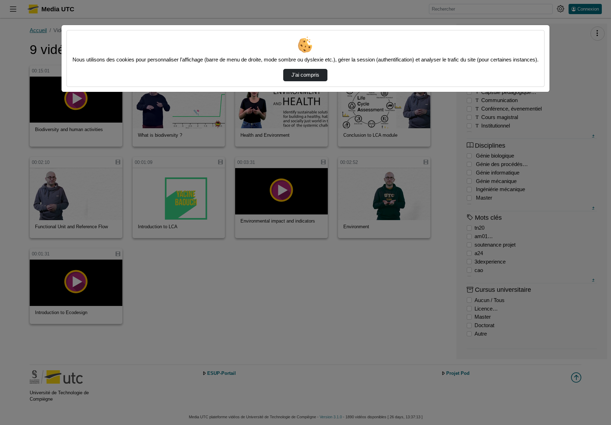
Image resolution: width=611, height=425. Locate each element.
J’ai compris (305, 75)
